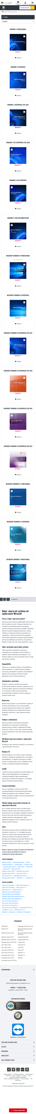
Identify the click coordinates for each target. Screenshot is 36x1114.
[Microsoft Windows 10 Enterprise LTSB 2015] (18, 459)
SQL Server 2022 (21, 873)
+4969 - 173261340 (18, 988)
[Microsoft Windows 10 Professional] (18, 270)
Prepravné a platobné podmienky (18, 1077)
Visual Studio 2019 (23, 939)
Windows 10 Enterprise (23, 912)
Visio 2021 (21, 947)
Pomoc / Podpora (16, 1075)
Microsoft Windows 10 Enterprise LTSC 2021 (18, 333)
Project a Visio (28, 864)
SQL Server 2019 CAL (7, 952)
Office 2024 (21, 867)
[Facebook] (9, 1069)
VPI (31, 1078)
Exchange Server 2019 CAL (9, 960)
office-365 (8, 1075)
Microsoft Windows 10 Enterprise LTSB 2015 (18, 446)
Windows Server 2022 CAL (9, 939)
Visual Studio (18, 864)
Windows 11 (20, 878)
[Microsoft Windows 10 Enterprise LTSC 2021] (18, 346)
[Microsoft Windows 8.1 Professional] (18, 497)
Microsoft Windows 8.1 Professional (18, 484)
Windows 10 (29, 878)
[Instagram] (27, 1069)
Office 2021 (29, 867)
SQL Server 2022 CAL (7, 950)
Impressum (18, 1080)
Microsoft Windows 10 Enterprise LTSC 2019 (18, 371)
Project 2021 (21, 942)
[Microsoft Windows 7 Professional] (18, 572)
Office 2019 (6, 869)
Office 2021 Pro (6, 890)
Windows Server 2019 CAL (9, 942)
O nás (29, 1075)
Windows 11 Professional (18, 29)
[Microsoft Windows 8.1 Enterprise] (18, 534)
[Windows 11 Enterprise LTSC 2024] (18, 117)
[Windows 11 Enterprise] (18, 80)
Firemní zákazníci (7, 1074)
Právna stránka (29, 1074)
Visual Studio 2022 (23, 937)
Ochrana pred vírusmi (9, 867)
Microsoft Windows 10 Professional (18, 256)
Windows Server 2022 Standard (11, 894)
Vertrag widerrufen (19, 1110)
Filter (6, 17)
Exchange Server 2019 (20, 875)
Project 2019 (21, 945)
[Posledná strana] (8, 599)
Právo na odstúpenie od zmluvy (12, 1078)
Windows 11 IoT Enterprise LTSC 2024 (18, 143)
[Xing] (13, 1069)
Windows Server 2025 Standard (11, 892)
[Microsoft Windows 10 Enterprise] (18, 308)
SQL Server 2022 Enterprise (10, 903)
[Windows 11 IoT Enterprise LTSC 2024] (18, 155)
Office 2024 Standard (8, 885)
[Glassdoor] (18, 1069)
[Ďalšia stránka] (4, 599)
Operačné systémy (18, 862)
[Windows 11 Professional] (18, 42)
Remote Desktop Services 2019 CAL (25, 933)
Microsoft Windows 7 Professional (18, 560)
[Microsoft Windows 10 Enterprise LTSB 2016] (18, 421)
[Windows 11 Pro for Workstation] (18, 231)
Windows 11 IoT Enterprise (18, 180)
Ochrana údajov (25, 1078)
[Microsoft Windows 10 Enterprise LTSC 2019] (18, 383)
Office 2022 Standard (22, 885)
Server (28, 862)
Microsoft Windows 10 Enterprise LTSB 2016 (18, 409)
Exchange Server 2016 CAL (25, 926)
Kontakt (24, 1075)
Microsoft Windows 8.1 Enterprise (18, 522)
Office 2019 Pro (17, 890)
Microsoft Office (6, 862)
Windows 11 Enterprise (18, 67)
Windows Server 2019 (8, 873)
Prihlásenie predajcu (18, 1074)
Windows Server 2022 (23, 871)
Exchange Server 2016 (8, 878)
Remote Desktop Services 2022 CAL (25, 929)
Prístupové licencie (7, 864)
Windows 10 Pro (19, 910)
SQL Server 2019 (7, 875)
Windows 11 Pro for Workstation (18, 218)
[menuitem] (32, 3)
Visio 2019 (21, 950)
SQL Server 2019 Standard (9, 905)
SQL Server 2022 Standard (9, 901)
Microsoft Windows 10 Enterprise (18, 295)
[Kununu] (22, 1069)
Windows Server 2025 (8, 871)
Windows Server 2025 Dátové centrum (13, 896)
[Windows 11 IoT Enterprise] (18, 193)
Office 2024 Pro (20, 887)
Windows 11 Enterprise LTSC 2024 (18, 105)
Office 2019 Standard (8, 887)
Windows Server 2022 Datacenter (11, 898)
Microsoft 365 (16, 869)
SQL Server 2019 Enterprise (10, 907)
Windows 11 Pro (8, 910)
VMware (20, 958)
